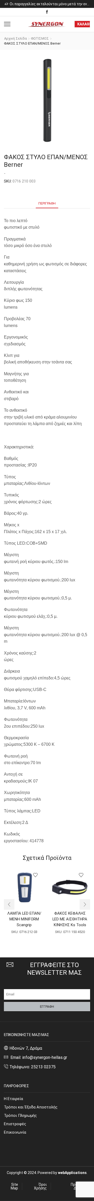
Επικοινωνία (15, 1132)
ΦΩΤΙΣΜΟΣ (40, 38)
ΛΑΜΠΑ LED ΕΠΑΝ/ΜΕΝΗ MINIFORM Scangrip (24, 919)
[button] (9, 904)
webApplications (72, 1173)
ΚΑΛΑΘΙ (83, 24)
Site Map (14, 1186)
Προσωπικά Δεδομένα (80, 1186)
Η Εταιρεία (13, 1098)
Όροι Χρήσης (40, 1186)
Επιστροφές (15, 1124)
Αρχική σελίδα (15, 38)
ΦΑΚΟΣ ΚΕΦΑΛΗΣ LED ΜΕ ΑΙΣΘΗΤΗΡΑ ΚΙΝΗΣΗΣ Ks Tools (69, 919)
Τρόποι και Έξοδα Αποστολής (30, 1107)
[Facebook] (47, 12)
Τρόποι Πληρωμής (20, 1115)
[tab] (47, 203)
